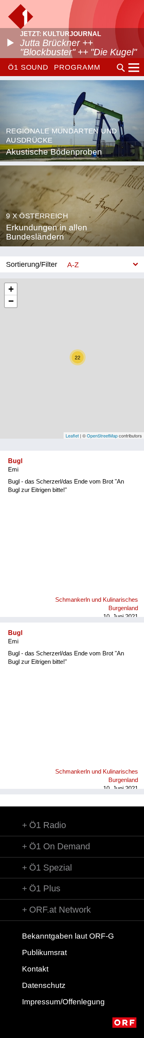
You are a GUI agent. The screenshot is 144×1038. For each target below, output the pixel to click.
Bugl (15, 461)
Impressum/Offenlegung (63, 1002)
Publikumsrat (44, 952)
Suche (121, 68)
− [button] (11, 301)
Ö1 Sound (28, 67)
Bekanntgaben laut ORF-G (68, 936)
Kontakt (35, 969)
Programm (77, 67)
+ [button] (11, 289)
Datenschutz (44, 985)
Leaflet (72, 435)
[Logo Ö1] (20, 16)
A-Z (73, 264)
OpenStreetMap (102, 435)
